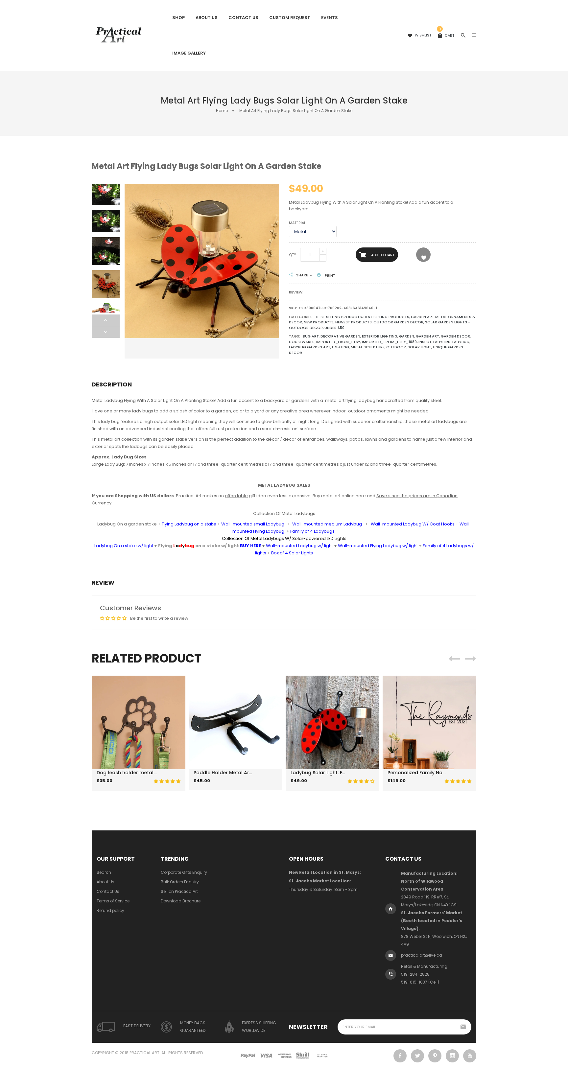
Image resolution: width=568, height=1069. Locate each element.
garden (406, 336)
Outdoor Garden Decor (398, 322)
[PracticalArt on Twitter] (417, 1055)
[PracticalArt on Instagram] (452, 1055)
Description (112, 384)
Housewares (302, 341)
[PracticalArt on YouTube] (469, 1055)
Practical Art (144, 1053)
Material (297, 222)
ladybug (460, 341)
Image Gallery (189, 53)
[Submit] (129, 786)
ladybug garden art (309, 347)
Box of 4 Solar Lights (292, 553)
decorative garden (340, 336)
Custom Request (289, 17)
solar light (419, 347)
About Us (207, 17)
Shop (178, 17)
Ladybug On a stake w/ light (123, 546)
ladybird (442, 341)
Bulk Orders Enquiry (180, 882)
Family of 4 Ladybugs (312, 531)
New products (319, 322)
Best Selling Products (339, 316)
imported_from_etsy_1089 (389, 341)
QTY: (293, 254)
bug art (311, 336)
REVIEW (103, 582)
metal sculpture (368, 347)
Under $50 (334, 327)
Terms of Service (113, 901)
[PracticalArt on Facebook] (400, 1055)
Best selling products (386, 316)
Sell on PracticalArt (179, 891)
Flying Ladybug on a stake (189, 524)
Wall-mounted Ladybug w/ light (299, 546)
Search (104, 872)
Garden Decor (455, 336)
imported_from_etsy (338, 341)
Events (329, 17)
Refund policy (110, 910)
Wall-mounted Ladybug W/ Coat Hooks (413, 524)
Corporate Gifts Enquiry (184, 872)
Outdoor (396, 347)
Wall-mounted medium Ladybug (327, 524)
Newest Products (353, 322)
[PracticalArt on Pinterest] (434, 1055)
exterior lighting (379, 336)
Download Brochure (181, 901)
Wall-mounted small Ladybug (252, 524)
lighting (340, 347)
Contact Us (243, 17)
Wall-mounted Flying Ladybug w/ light (378, 546)
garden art (427, 336)
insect (425, 341)
